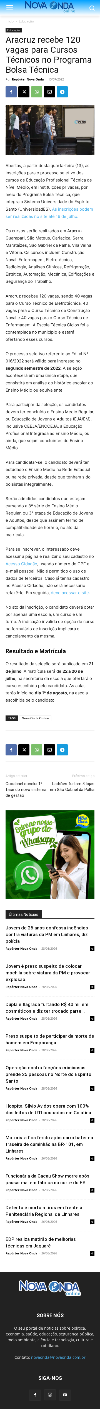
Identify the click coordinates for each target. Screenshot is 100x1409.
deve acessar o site (70, 592)
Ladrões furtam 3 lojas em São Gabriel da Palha (72, 786)
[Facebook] (11, 91)
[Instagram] (50, 1394)
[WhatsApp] (36, 91)
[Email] (49, 91)
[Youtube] (65, 1395)
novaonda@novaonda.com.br (58, 1357)
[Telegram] (62, 91)
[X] (23, 91)
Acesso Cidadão (21, 563)
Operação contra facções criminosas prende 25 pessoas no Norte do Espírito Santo (48, 1074)
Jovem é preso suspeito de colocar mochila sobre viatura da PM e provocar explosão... (48, 972)
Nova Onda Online (35, 718)
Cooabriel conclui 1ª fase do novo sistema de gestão (26, 789)
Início (10, 21)
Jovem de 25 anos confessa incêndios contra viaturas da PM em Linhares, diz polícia (47, 934)
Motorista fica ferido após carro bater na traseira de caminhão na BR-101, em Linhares (49, 1144)
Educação (26, 21)
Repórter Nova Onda (28, 79)
